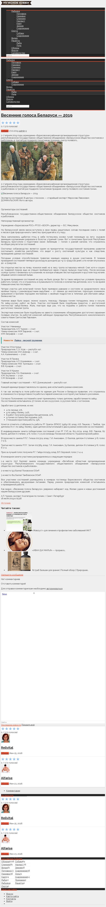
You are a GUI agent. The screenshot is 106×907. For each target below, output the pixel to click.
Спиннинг (21, 18)
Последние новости (11, 725)
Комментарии (13, 791)
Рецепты (15, 40)
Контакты (11, 899)
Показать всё (28, 725)
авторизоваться (54, 588)
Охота (14, 31)
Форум (14, 50)
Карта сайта (12, 896)
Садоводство (18, 53)
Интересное (7, 795)
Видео (14, 38)
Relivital (7, 747)
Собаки (20, 33)
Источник (6, 503)
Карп (19, 23)
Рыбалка (15, 11)
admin (22, 131)
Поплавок (21, 14)
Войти (9, 901)
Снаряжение (23, 28)
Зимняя (20, 26)
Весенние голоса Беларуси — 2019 (36, 115)
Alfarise (7, 778)
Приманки (20, 880)
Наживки (21, 16)
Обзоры (15, 48)
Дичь (19, 45)
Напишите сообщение (12, 574)
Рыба (19, 43)
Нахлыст (21, 21)
